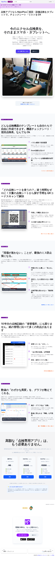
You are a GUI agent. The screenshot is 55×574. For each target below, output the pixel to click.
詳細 (10, 476)
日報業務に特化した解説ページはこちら (27, 104)
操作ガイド (35, 51)
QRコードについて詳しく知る (47, 233)
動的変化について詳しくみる (48, 304)
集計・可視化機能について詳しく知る (46, 426)
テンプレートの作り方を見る (48, 170)
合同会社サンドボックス (42, 555)
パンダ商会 (52, 555)
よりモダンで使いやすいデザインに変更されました (11, 6)
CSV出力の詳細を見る (49, 370)
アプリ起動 (10, 1)
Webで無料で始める (23, 535)
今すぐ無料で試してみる (23, 51)
